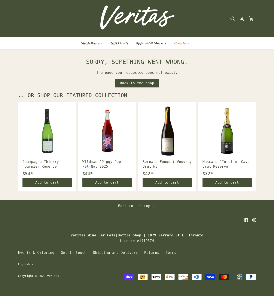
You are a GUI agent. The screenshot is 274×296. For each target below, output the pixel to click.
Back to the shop (137, 83)
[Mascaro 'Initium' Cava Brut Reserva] (227, 131)
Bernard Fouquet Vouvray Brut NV (167, 164)
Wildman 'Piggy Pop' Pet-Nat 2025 (102, 164)
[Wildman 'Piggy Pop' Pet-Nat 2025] (107, 131)
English (24, 264)
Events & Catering (36, 253)
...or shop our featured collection (72, 95)
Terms (171, 253)
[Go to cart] (251, 18)
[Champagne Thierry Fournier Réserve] (47, 131)
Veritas (53, 276)
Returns (151, 253)
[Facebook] (246, 220)
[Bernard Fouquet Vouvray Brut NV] (167, 131)
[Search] (232, 18)
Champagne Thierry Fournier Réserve (40, 164)
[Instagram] (254, 220)
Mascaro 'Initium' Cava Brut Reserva (226, 164)
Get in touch (73, 253)
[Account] (242, 18)
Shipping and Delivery (115, 253)
